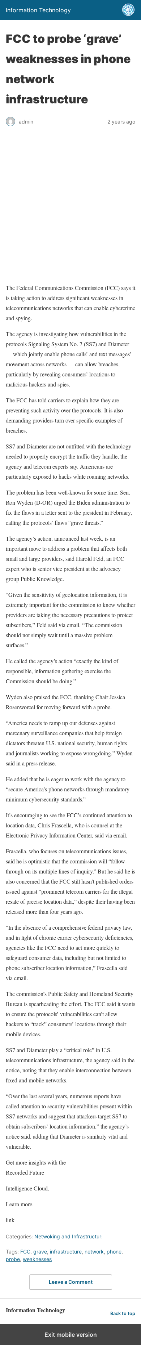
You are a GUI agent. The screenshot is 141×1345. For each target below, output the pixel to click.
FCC (25, 1251)
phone (114, 1251)
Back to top (122, 1313)
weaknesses (37, 1259)
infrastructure (66, 1251)
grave (40, 1251)
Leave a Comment (71, 1282)
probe (13, 1259)
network (94, 1251)
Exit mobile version (70, 1334)
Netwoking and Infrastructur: (68, 1236)
